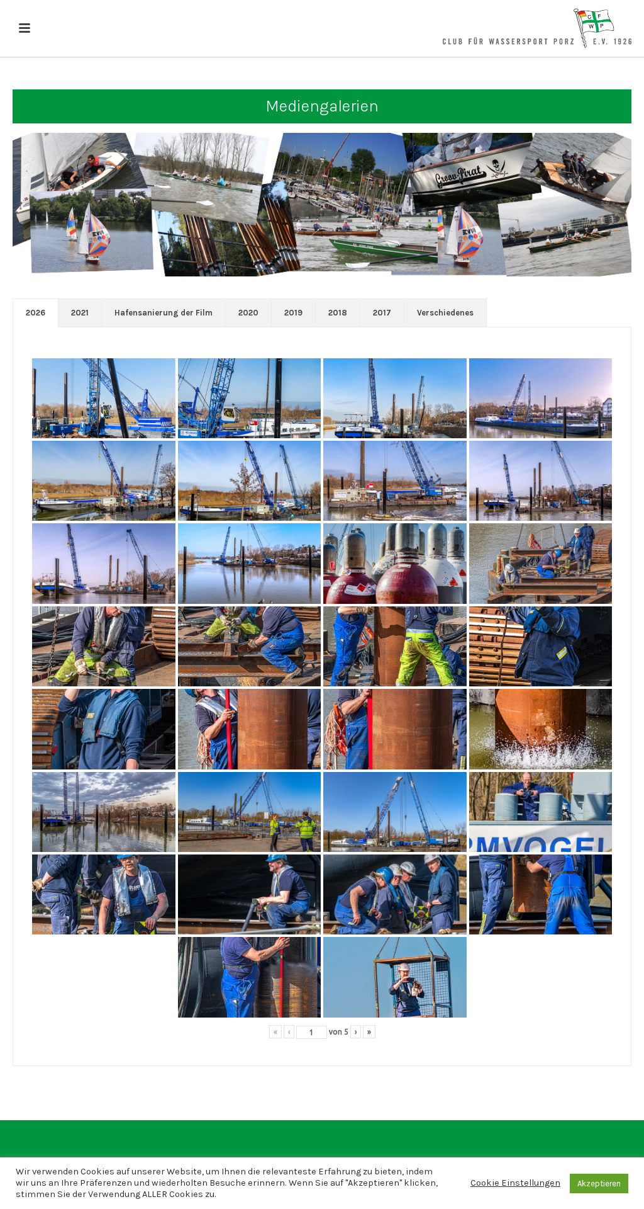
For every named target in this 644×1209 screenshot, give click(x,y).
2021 (80, 312)
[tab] (35, 312)
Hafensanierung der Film (163, 312)
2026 (35, 312)
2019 (293, 312)
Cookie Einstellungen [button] (515, 1183)
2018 (337, 312)
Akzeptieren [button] (599, 1183)
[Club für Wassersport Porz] (537, 28)
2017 (382, 312)
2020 (248, 312)
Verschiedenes (445, 312)
